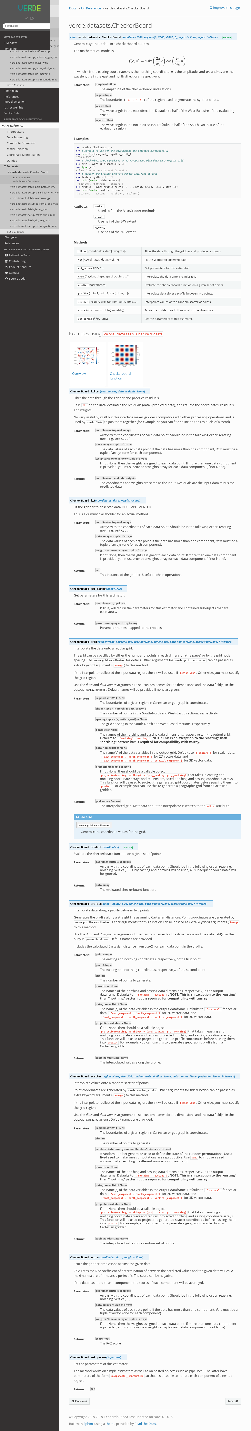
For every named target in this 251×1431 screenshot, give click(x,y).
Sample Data (13, 72)
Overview (11, 43)
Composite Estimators (21, 143)
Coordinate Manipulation (23, 155)
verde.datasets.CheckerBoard (29, 172)
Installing (11, 49)
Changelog (11, 237)
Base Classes (15, 231)
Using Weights (14, 107)
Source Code (16, 278)
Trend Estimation (16, 78)
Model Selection (15, 101)
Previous (80, 1401)
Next (232, 1401)
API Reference (14, 125)
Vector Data (12, 113)
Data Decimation (15, 84)
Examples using (26, 179)
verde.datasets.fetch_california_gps (30, 198)
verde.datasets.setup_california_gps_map (34, 203)
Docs (72, 8)
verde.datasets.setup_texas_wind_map (32, 215)
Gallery (9, 60)
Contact (13, 273)
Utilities (12, 160)
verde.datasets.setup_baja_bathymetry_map (34, 192)
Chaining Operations (18, 96)
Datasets (13, 166)
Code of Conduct (19, 267)
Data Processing (17, 137)
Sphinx (89, 1424)
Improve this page (226, 7)
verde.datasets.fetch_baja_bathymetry (32, 187)
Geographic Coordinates (20, 90)
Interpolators (15, 131)
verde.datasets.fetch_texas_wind (29, 209)
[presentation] (157, 61)
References (12, 243)
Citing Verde (13, 55)
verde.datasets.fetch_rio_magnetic (30, 220)
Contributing (17, 261)
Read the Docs (145, 1424)
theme (110, 1424)
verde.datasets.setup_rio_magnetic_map (33, 226)
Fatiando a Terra (19, 255)
